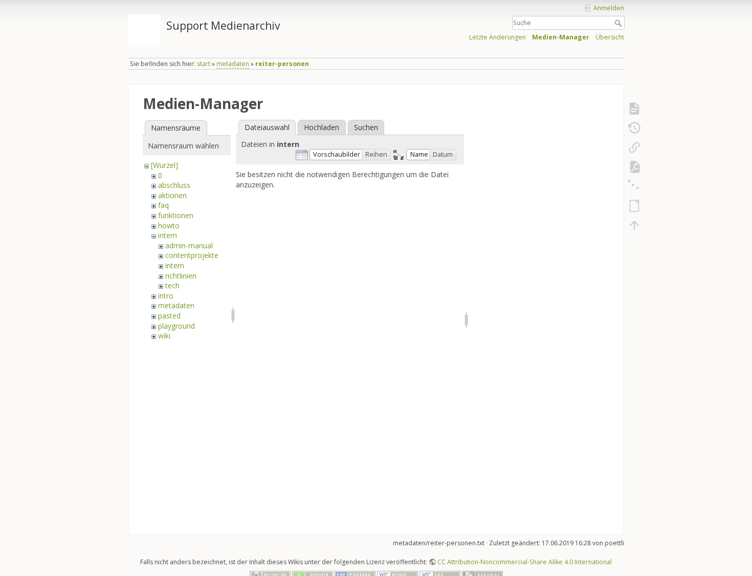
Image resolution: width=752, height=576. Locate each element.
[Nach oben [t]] (634, 225)
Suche (619, 23)
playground (176, 326)
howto (169, 225)
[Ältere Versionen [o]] (634, 128)
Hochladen (321, 127)
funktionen (175, 215)
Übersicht (609, 37)
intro (165, 296)
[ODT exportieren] (634, 206)
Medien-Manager (560, 37)
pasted (169, 316)
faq (163, 205)
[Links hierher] (634, 147)
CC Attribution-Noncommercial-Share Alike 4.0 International (524, 562)
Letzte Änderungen (497, 37)
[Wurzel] (164, 165)
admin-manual (189, 245)
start (203, 63)
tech (172, 285)
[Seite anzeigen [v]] (634, 108)
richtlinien (180, 276)
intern (167, 235)
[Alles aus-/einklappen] (634, 186)
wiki (164, 335)
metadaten (232, 63)
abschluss (174, 185)
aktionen (172, 195)
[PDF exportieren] (634, 167)
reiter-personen (282, 63)
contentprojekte (191, 255)
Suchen (366, 127)
